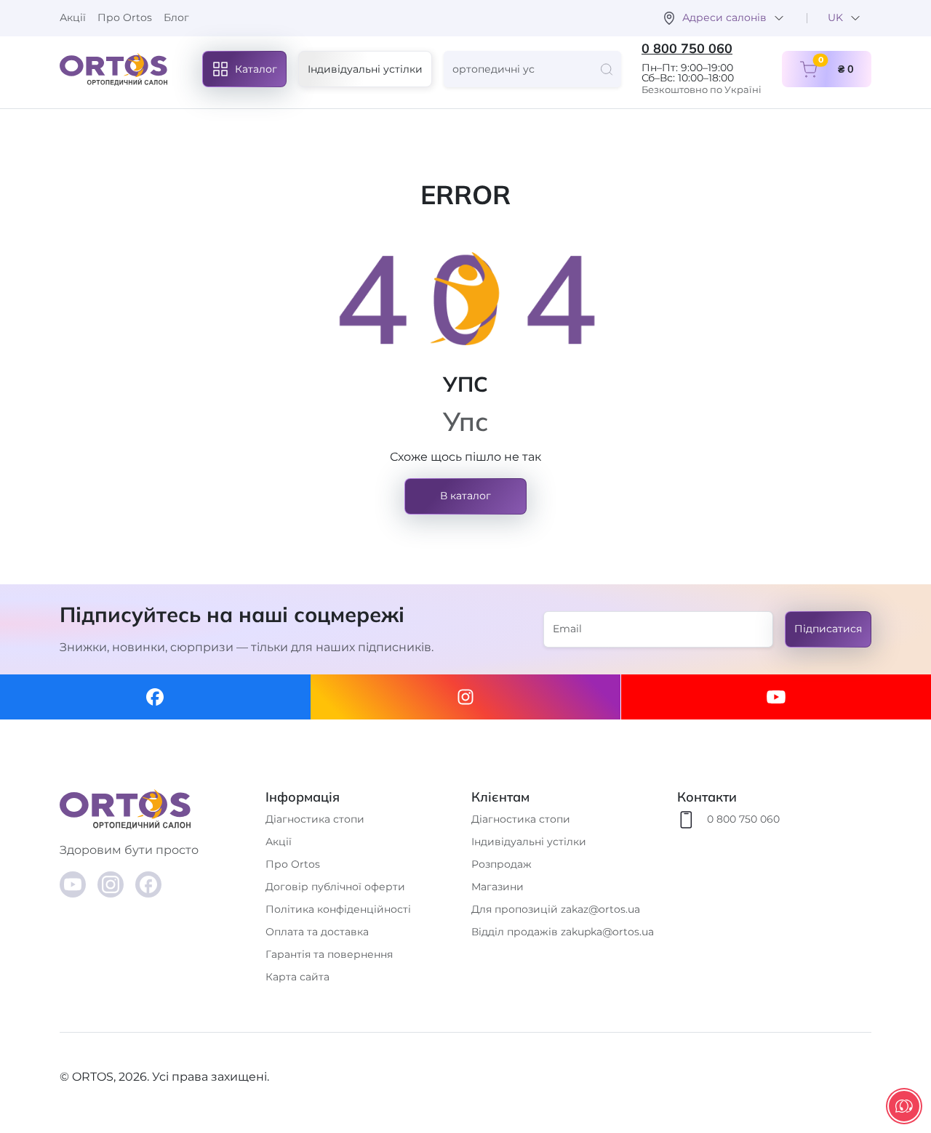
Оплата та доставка (317, 931)
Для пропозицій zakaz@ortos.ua (555, 909)
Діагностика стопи (314, 819)
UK (835, 17)
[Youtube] (775, 696)
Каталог (256, 69)
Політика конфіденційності (338, 909)
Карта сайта (297, 976)
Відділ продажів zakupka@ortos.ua (562, 931)
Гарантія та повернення (329, 954)
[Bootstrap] (157, 809)
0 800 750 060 (687, 49)
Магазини (497, 886)
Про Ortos (124, 17)
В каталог (465, 495)
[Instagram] (466, 696)
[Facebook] (155, 696)
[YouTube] (73, 884)
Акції (73, 17)
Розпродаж (501, 864)
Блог (176, 17)
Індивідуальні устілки (365, 69)
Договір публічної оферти (335, 886)
